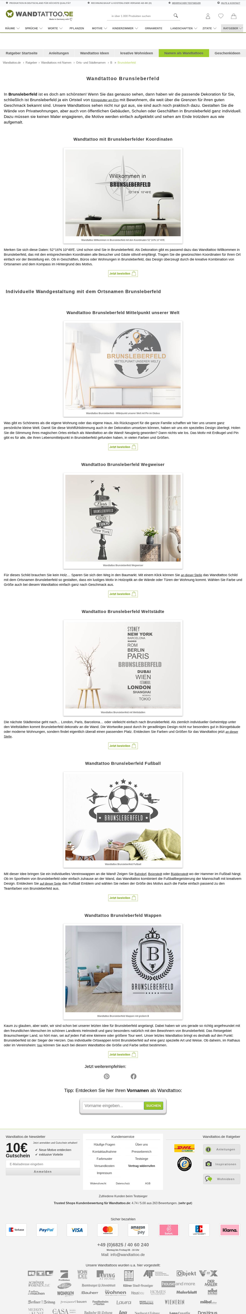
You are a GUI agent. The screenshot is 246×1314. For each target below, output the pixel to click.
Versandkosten (104, 1166)
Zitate (207, 28)
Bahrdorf (140, 874)
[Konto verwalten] (207, 16)
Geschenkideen (227, 53)
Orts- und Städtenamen (91, 62)
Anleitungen (59, 53)
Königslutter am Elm (105, 100)
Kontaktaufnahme (104, 1151)
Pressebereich (141, 1151)
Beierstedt (155, 874)
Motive (97, 28)
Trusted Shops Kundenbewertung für (92, 1203)
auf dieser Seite (50, 883)
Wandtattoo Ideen (94, 53)
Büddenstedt (179, 874)
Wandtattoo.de (12, 62)
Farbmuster (104, 1158)
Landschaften (181, 28)
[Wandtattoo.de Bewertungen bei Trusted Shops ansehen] (184, 1170)
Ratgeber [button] (230, 28)
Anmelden (43, 1171)
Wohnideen (226, 1179)
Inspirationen (225, 1164)
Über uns (141, 1144)
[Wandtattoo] (39, 14)
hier (39, 1045)
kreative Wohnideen (136, 53)
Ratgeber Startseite (21, 53)
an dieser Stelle (191, 575)
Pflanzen (77, 28)
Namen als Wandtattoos (183, 53)
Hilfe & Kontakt (230, 3)
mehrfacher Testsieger (186, 3)
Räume (10, 28)
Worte (53, 28)
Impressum (104, 1173)
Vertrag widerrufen (141, 1166)
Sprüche (31, 28)
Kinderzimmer (122, 28)
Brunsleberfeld (127, 62)
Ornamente (153, 28)
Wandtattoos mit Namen (56, 62)
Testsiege (141, 1158)
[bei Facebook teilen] (124, 1077)
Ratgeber (31, 62)
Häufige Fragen (104, 1144)
